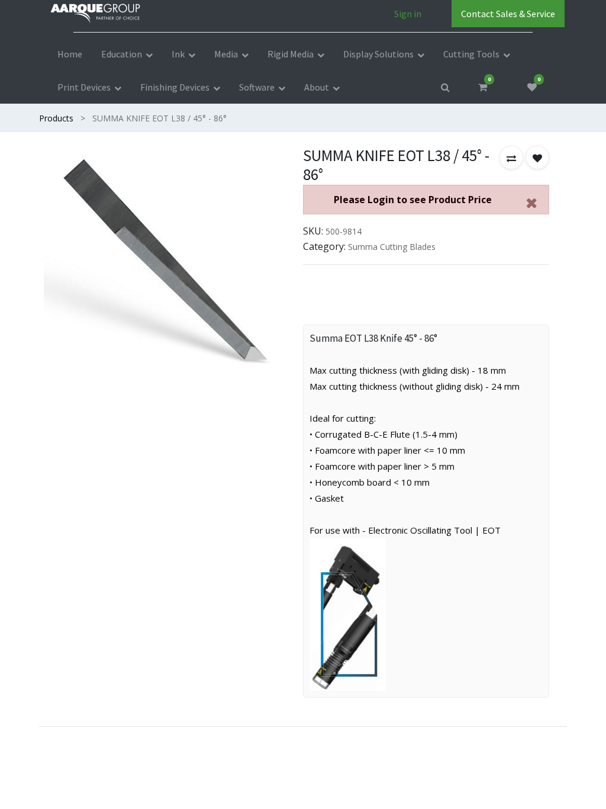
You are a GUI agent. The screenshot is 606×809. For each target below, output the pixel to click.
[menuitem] (70, 53)
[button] (511, 157)
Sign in (407, 14)
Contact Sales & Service (508, 14)
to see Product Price (413, 199)
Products (56, 118)
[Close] (531, 202)
